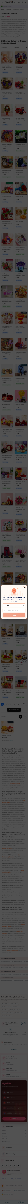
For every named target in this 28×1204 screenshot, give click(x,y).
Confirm (14, 615)
